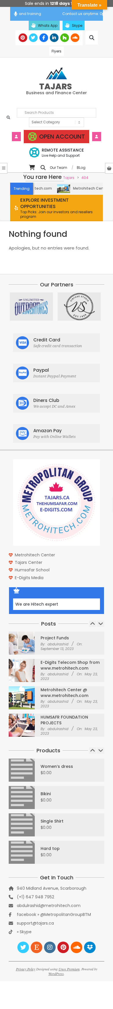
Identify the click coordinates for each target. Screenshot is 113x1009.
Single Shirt (52, 821)
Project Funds (55, 638)
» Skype (24, 932)
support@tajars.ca (35, 923)
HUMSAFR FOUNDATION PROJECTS (64, 720)
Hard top (50, 848)
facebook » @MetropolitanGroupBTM (54, 914)
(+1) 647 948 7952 (35, 897)
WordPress (56, 973)
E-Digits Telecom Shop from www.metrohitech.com (70, 665)
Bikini (46, 794)
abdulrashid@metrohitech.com (49, 905)
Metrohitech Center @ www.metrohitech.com (64, 692)
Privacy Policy (25, 969)
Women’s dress (57, 766)
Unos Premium (69, 969)
